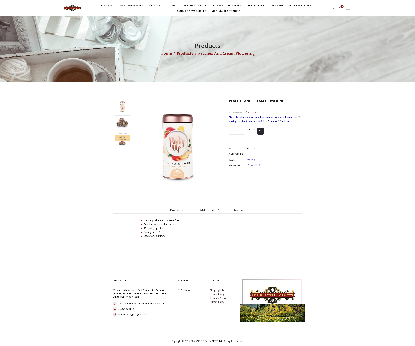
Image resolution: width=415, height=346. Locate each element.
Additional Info (209, 210)
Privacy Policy (217, 302)
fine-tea (251, 159)
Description (178, 210)
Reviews (239, 210)
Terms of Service (219, 298)
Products (207, 46)
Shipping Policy (217, 290)
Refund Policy (217, 294)
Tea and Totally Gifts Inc (206, 341)
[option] (122, 106)
